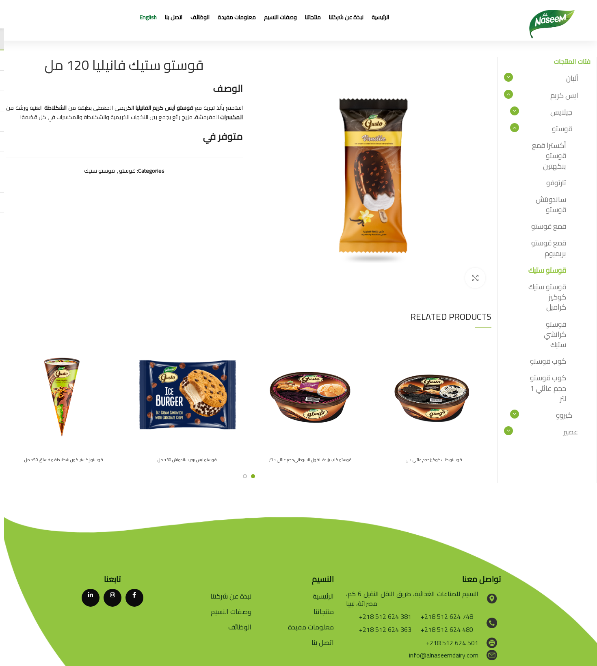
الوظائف (239, 626)
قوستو (127, 170)
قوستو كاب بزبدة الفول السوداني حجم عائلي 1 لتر (310, 460)
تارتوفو (556, 182)
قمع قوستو (548, 226)
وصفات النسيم (231, 611)
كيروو (564, 415)
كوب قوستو (548, 361)
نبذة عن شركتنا (230, 596)
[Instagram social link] (112, 598)
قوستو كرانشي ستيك (555, 334)
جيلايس (561, 112)
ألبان (572, 78)
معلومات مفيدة (311, 626)
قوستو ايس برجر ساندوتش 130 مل (187, 460)
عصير (570, 431)
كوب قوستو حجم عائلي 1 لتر (548, 388)
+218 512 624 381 (385, 616)
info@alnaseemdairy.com (443, 655)
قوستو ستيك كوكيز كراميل (547, 297)
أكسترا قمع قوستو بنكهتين (549, 155)
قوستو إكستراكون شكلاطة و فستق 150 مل (63, 460)
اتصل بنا (322, 642)
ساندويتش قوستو (551, 204)
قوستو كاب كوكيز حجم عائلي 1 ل (434, 460)
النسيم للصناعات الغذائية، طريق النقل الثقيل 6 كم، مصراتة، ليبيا (412, 599)
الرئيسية (323, 596)
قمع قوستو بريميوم (548, 248)
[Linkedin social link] (91, 598)
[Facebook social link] (134, 598)
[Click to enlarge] (475, 278)
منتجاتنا (324, 611)
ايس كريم (564, 95)
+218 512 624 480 (447, 629)
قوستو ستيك (99, 170)
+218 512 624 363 (385, 629)
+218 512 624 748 (447, 616)
